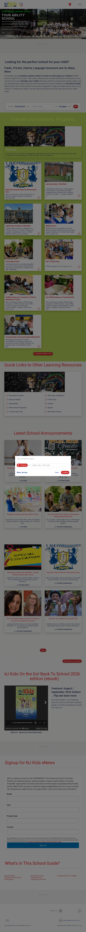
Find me (23, 465)
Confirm (65, 472)
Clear (57, 472)
